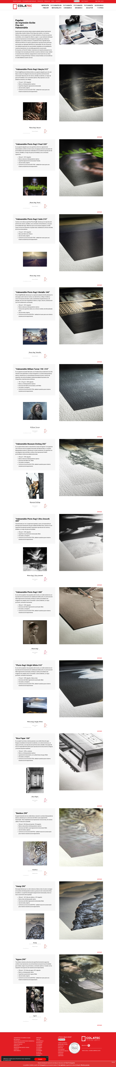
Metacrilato (17, 1039)
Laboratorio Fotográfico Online (22, 1037)
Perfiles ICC (17, 1045)
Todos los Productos (19, 1042)
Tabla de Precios (18, 1044)
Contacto (16, 1049)
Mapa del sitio (96, 1050)
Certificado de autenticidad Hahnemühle (24, 1041)
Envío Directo (17, 1050)
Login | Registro (84, 1)
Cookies (91, 1050)
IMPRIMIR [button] (99, 137)
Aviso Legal (85, 1050)
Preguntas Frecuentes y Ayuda (21, 1047)
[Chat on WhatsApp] (76, 1)
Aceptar (40, 1059)
